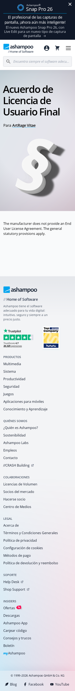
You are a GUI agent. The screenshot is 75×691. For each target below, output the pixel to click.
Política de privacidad (20, 540)
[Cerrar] (70, 4)
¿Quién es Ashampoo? (20, 427)
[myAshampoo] (47, 48)
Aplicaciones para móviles (23, 401)
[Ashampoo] (20, 289)
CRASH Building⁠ (16, 465)
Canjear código (15, 630)
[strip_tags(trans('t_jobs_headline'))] (51, 337)
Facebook (36, 684)
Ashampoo (14, 653)
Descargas (11, 615)
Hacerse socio (14, 499)
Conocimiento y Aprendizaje (25, 409)
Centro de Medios (17, 506)
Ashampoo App (15, 623)
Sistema (9, 371)
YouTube (62, 684)
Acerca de (11, 525)
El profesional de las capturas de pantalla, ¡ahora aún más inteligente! (35, 20)
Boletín (8, 645)
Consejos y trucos (17, 638)
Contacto (10, 458)
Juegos (8, 394)
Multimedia (12, 364)
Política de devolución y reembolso (30, 563)
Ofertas (11, 607)
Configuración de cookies (23, 548)
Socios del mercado (18, 491)
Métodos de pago (17, 555)
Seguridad (11, 386)
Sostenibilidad (14, 435)
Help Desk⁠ (11, 582)
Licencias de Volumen (20, 484)
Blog (13, 684)
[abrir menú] (68, 48)
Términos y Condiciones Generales (30, 533)
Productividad (14, 379)
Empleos (10, 450)
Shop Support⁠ (14, 589)
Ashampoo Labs (16, 442)
